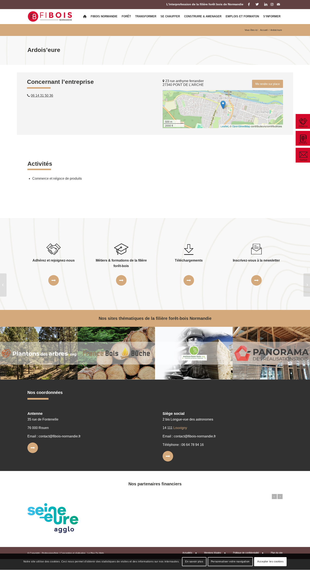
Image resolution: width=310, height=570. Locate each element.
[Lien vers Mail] (278, 4)
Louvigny (180, 428)
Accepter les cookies (270, 561)
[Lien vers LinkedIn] (266, 4)
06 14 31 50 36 (42, 95)
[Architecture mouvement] (3, 285)
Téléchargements (189, 260)
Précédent (274, 496)
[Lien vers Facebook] (249, 4)
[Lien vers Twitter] (257, 4)
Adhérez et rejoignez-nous (53, 260)
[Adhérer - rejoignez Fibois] (302, 121)
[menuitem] (85, 16)
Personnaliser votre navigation (230, 561)
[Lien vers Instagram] (272, 4)
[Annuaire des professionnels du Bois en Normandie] (302, 138)
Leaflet (224, 126)
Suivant (280, 496)
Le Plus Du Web (95, 553)
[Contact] (302, 155)
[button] (223, 104)
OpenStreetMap (241, 126)
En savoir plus (194, 561)
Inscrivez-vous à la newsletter (256, 260)
